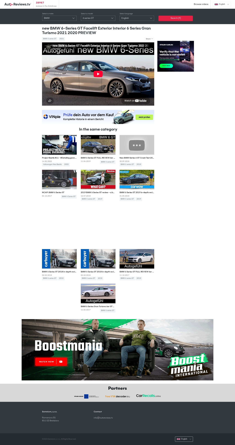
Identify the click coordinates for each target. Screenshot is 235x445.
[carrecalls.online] (148, 395)
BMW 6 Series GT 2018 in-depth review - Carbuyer (59, 272)
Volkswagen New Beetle (52, 164)
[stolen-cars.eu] (86, 396)
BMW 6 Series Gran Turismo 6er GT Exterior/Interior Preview (98, 307)
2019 (100, 199)
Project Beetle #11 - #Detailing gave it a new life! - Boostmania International (59, 158)
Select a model (87, 14)
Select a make (47, 14)
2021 (62, 39)
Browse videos (201, 4)
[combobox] (59, 18)
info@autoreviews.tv (103, 418)
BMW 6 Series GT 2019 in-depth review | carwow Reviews (137, 192)
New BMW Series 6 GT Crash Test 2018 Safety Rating (137, 158)
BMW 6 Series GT (69, 196)
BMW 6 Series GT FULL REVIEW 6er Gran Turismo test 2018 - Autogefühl (137, 272)
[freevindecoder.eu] (117, 396)
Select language (126, 14)
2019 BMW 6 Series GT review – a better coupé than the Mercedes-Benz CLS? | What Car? (98, 192)
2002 (66, 164)
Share (148, 39)
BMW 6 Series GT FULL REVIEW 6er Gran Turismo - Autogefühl (98, 158)
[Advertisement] (98, 227)
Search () (176, 18)
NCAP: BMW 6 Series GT (53, 192)
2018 (139, 164)
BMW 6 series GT (49, 39)
